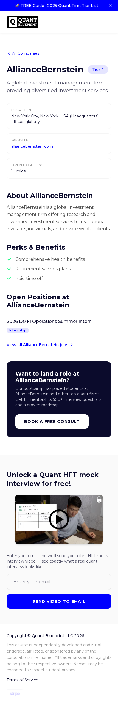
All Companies (25, 53)
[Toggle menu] (105, 22)
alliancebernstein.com (32, 146)
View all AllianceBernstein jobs (37, 344)
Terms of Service (22, 680)
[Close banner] (110, 5)
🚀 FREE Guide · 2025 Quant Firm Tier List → (59, 5)
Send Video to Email (58, 601)
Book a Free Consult (52, 421)
